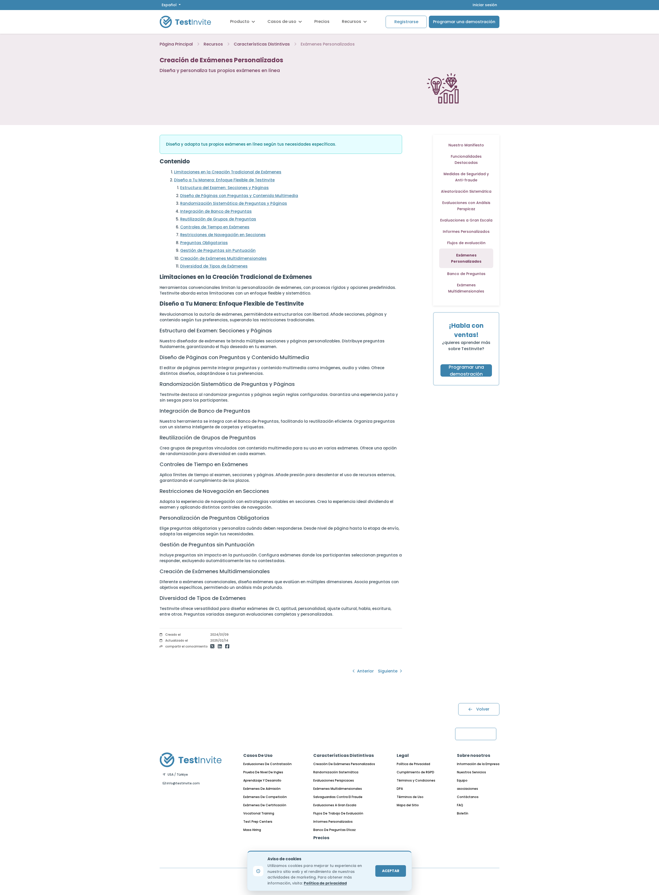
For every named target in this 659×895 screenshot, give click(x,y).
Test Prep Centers (257, 821)
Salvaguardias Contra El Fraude (337, 797)
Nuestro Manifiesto (466, 145)
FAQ (460, 805)
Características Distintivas (262, 44)
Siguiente (388, 671)
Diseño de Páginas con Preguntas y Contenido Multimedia (239, 195)
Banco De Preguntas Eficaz (334, 830)
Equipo (462, 780)
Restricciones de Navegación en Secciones (223, 234)
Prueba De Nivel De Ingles (263, 772)
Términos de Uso (410, 797)
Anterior (365, 671)
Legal (403, 755)
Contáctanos (468, 797)
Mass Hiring (252, 830)
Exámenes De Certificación (264, 805)
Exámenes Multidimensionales (337, 788)
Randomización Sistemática (335, 772)
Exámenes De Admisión (262, 788)
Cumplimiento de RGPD (415, 772)
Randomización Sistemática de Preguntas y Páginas (233, 203)
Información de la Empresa (478, 764)
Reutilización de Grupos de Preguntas (218, 219)
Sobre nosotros (473, 755)
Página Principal (176, 44)
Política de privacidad (325, 883)
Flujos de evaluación (466, 242)
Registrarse (406, 22)
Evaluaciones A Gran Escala (334, 805)
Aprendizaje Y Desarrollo (262, 780)
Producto (239, 21)
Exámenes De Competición (265, 797)
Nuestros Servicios (471, 772)
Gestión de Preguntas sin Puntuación (218, 250)
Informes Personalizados (466, 231)
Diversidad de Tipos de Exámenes (214, 266)
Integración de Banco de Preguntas (216, 211)
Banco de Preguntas (466, 273)
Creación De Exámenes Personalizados (344, 764)
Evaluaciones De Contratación (267, 764)
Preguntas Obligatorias (204, 242)
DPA (400, 788)
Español (170, 4)
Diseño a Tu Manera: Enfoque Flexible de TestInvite (224, 180)
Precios (322, 21)
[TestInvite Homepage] (185, 22)
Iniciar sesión (485, 4)
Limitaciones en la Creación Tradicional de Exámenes (227, 172)
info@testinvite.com (183, 783)
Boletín (462, 813)
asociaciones (467, 788)
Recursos (351, 21)
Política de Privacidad (413, 764)
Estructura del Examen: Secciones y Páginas (224, 187)
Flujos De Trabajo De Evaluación (338, 813)
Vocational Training (258, 813)
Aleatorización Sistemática (466, 191)
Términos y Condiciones (416, 780)
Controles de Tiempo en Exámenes (214, 227)
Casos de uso (281, 21)
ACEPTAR (390, 870)
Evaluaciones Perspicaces (333, 780)
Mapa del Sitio (408, 805)
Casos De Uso (258, 755)
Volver (482, 709)
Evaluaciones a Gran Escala (466, 220)
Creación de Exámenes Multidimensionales (223, 258)
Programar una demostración (464, 22)
